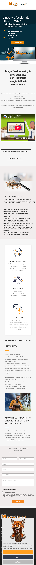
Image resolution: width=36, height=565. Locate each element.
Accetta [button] (18, 552)
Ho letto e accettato (9, 492)
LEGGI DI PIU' (17, 43)
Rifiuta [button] (17, 557)
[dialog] (18, 541)
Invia (18, 501)
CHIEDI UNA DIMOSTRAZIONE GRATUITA (16, 151)
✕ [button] (31, 520)
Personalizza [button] (18, 562)
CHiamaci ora (14, 158)
